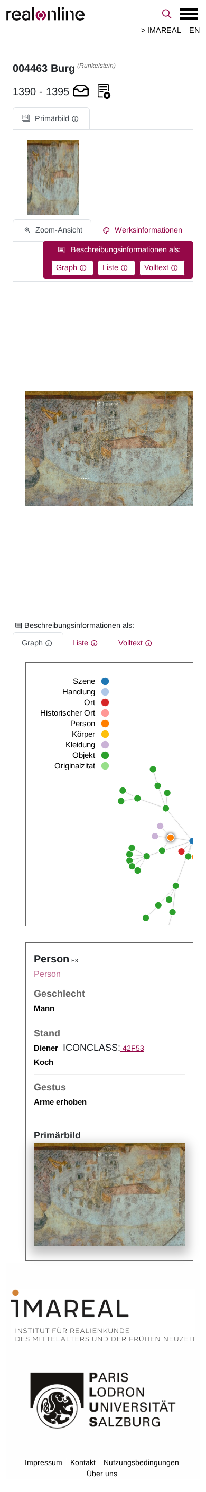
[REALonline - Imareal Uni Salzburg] (103, 14)
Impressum (43, 1462)
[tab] (51, 118)
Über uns (102, 1473)
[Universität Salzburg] (103, 1399)
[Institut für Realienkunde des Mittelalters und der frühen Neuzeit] (103, 1315)
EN (194, 30)
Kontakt (83, 1462)
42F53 (132, 1048)
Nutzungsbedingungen (141, 1462)
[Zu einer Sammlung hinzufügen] (104, 91)
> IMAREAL (161, 30)
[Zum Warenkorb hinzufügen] (80, 91)
